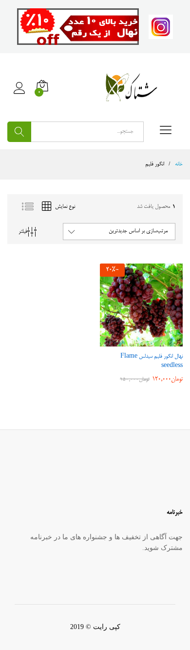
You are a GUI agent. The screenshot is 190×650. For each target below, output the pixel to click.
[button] (149, 340)
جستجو (19, 132)
